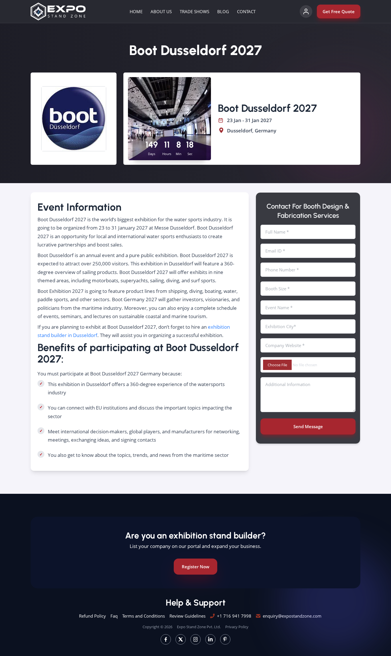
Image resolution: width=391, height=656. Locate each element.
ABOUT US (161, 11)
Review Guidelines (187, 616)
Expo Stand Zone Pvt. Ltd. (199, 626)
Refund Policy (92, 616)
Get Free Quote (339, 11)
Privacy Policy (236, 626)
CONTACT (246, 11)
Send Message (308, 426)
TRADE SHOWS (194, 11)
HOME (136, 11)
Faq (114, 616)
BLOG (223, 11)
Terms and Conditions (143, 616)
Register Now (195, 566)
